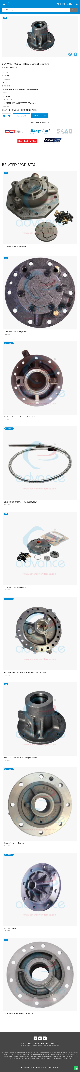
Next (75, 54)
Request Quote (40, 115)
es (62, 4)
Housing (7, 249)
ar (58, 4)
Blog (37, 1044)
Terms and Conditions (51, 1046)
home (23, 1044)
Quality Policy (26, 1046)
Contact (55, 1044)
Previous (70, 54)
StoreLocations (69, 4)
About (30, 1044)
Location (45, 1044)
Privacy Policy (37, 1046)
